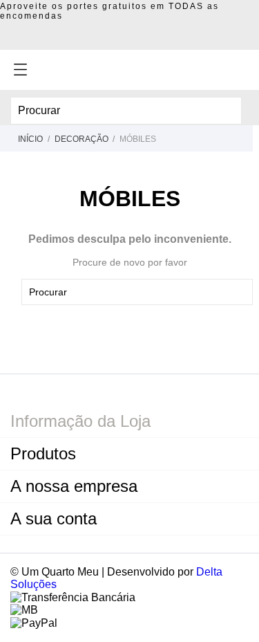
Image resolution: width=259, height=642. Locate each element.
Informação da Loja (80, 421)
